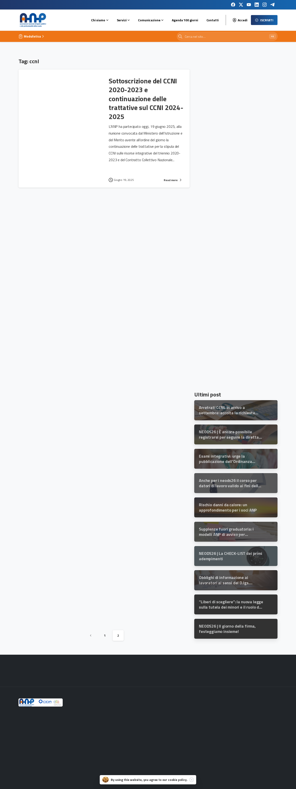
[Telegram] (272, 5)
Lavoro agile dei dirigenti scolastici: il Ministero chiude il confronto (145, 223)
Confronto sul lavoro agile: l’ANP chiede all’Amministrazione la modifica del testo (142, 344)
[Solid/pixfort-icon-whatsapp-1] (270, 671)
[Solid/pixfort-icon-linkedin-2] (240, 671)
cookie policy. (178, 779)
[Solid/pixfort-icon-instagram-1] (196, 671)
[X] (241, 5)
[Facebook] (233, 5)
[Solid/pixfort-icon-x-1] (211, 671)
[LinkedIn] (257, 5)
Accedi (242, 20)
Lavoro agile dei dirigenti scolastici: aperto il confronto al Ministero (145, 574)
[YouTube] (249, 5)
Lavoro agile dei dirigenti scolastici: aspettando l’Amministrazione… (145, 465)
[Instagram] (264, 5)
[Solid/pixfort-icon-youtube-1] (225, 671)
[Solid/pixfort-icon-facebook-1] (181, 671)
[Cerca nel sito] (180, 36)
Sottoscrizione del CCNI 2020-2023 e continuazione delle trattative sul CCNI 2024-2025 (146, 98)
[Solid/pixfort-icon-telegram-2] (255, 671)
